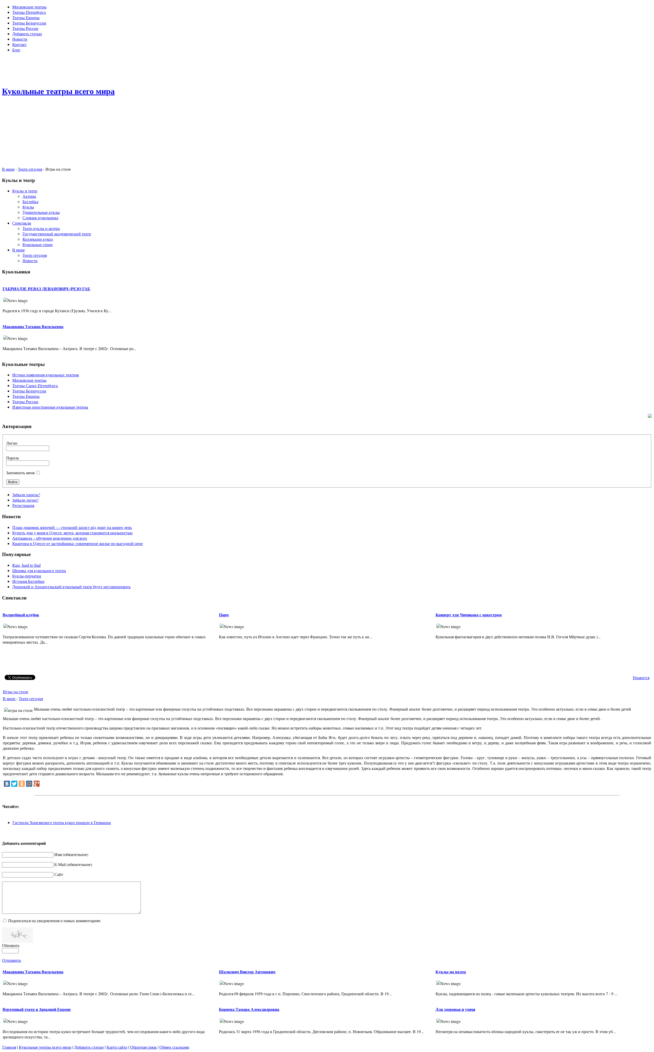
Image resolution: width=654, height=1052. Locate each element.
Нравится (641, 677)
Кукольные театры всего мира (45, 1047)
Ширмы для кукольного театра (39, 570)
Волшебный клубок (21, 615)
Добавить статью (89, 1047)
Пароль (12, 457)
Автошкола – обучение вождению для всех (49, 538)
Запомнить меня (20, 472)
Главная (9, 1047)
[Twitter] (14, 784)
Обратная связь (143, 1047)
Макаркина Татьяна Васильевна (33, 326)
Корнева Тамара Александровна (249, 1009)
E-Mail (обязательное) (73, 864)
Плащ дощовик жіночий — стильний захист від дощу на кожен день (72, 527)
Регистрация (23, 505)
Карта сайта (117, 1047)
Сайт (58, 874)
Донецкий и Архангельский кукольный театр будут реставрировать (71, 586)
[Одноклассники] (22, 784)
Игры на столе (15, 691)
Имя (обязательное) (71, 854)
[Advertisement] (327, 67)
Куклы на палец (451, 972)
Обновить (10, 945)
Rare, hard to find (26, 565)
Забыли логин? (25, 500)
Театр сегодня (30, 169)
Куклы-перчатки (26, 576)
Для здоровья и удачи (455, 1009)
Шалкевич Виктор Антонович (247, 972)
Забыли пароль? (26, 494)
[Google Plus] (36, 784)
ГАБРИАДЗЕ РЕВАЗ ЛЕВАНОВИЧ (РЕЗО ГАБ (46, 289)
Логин (11, 443)
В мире (8, 169)
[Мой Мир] (29, 784)
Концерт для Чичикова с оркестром (469, 615)
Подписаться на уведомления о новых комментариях (54, 920)
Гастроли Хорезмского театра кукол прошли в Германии (62, 822)
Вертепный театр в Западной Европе (37, 1009)
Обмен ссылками (174, 1047)
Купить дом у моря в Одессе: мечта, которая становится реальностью (72, 532)
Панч (224, 615)
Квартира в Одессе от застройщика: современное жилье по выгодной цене (77, 543)
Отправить (11, 960)
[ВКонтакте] (7, 784)
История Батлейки (28, 581)
